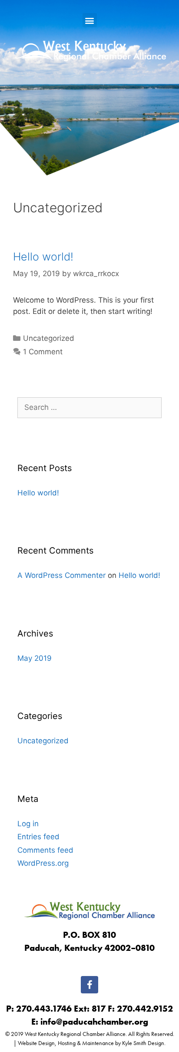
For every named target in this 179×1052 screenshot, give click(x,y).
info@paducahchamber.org (94, 1021)
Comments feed (45, 850)
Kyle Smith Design (143, 1043)
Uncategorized (48, 338)
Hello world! (43, 256)
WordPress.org (43, 863)
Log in (28, 823)
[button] (90, 20)
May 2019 (34, 658)
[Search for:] (89, 407)
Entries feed (38, 836)
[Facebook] (89, 984)
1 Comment (43, 351)
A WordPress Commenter (61, 575)
